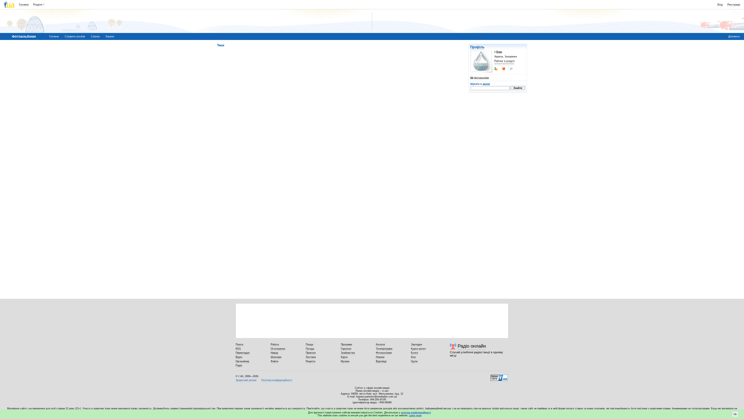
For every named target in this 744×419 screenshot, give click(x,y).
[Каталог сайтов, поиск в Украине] (499, 376)
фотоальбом (481, 77)
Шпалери (276, 357)
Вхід (720, 4)
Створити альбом (75, 36)
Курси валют (418, 348)
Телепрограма (384, 348)
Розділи (37, 4)
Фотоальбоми (384, 352)
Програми (346, 344)
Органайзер (242, 361)
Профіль (477, 47)
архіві (486, 83)
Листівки (311, 357)
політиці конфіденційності (416, 412)
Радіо (239, 365)
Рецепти (310, 361)
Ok (735, 414)
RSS (238, 348)
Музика (345, 361)
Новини (380, 357)
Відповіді (381, 361)
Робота (275, 344)
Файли (274, 361)
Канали (110, 36)
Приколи (311, 352)
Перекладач (243, 352)
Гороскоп (346, 348)
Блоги (414, 352)
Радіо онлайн (472, 346)
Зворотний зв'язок (246, 380)
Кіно (413, 357)
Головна (23, 4)
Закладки (416, 344)
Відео (239, 357)
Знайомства (348, 352)
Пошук (309, 344)
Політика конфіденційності (276, 380)
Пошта (239, 344)
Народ (274, 352)
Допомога (734, 36)
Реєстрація (733, 4)
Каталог (380, 344)
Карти (344, 357)
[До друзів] (496, 68)
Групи (414, 361)
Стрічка (95, 36)
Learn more (415, 415)
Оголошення (278, 348)
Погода (310, 348)
